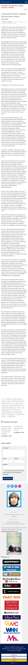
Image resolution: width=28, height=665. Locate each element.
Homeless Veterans (6, 403)
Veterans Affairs (11, 414)
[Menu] (26, 2)
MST (7, 238)
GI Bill (8, 401)
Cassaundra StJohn (17, 399)
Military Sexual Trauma (16, 6)
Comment (6, 448)
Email (16, 458)
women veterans (11, 416)
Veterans (11, 7)
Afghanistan (8, 399)
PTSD (12, 236)
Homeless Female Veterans (17, 401)
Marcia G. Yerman (7, 22)
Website (5, 464)
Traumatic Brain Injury (7, 412)
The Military (17, 410)
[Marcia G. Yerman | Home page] (11, 2)
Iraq (13, 403)
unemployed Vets (17, 412)
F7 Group (18, 215)
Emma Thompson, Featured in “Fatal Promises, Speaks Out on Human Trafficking (6, 430)
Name (5, 458)
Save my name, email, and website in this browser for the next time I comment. (13, 472)
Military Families (19, 403)
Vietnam (4, 416)
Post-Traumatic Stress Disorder (9, 407)
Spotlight (4, 7)
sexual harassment (6, 410)
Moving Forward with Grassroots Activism (18, 428)
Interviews (4, 6)
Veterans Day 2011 (20, 414)
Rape (23, 407)
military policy (9, 247)
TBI (2, 240)
